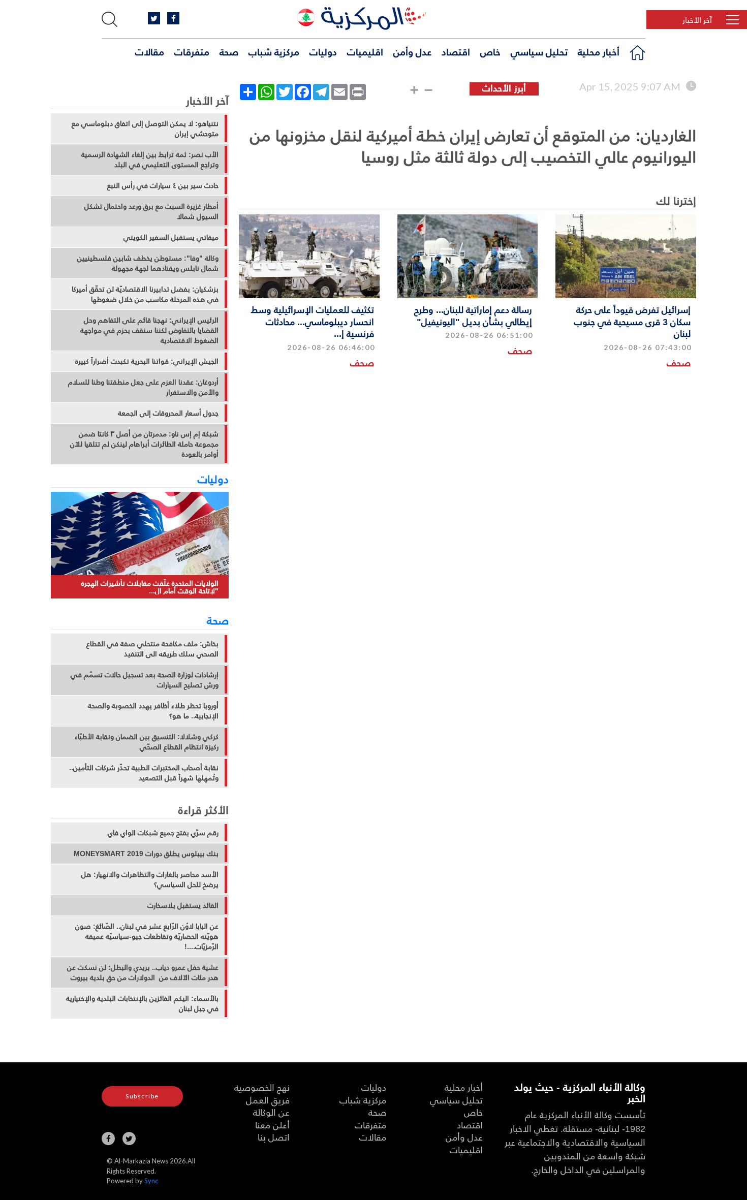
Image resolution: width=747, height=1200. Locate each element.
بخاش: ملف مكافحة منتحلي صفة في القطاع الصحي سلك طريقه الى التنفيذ (152, 649)
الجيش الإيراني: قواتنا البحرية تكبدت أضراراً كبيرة (147, 361)
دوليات (323, 51)
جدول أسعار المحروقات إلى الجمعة (168, 413)
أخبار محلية (598, 51)
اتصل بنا (274, 1137)
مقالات (149, 51)
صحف (679, 362)
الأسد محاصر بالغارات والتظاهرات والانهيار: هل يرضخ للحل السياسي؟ (150, 879)
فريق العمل (268, 1100)
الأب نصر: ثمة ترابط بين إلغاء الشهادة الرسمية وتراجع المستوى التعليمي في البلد (150, 159)
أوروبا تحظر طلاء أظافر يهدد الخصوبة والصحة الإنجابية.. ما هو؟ (153, 711)
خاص (490, 51)
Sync (151, 1181)
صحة (229, 51)
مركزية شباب (273, 51)
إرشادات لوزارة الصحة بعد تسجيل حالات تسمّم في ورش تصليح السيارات (145, 680)
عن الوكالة (271, 1112)
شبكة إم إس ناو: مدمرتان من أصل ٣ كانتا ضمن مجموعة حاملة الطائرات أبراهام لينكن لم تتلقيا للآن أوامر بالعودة (144, 444)
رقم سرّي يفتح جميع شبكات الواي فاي (163, 833)
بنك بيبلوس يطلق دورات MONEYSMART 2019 (146, 853)
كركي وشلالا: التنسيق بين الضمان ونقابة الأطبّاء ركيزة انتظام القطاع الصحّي (147, 742)
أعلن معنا (272, 1124)
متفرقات (191, 51)
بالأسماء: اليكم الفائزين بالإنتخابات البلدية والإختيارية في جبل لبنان (142, 1003)
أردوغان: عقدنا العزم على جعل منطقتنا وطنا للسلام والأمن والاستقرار (143, 387)
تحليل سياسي (539, 51)
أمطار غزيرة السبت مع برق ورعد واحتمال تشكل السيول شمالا (151, 211)
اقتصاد (456, 51)
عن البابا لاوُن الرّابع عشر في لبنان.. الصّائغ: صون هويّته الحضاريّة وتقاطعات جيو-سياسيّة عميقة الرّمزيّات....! (147, 936)
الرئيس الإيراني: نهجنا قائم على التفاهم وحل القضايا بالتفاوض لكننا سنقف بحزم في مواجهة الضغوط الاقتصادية (149, 330)
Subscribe (142, 1096)
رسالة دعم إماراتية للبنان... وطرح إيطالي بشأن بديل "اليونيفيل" (473, 315)
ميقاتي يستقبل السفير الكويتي (171, 237)
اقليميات (365, 51)
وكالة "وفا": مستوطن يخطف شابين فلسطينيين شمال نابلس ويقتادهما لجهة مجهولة (148, 263)
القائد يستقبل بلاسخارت (183, 905)
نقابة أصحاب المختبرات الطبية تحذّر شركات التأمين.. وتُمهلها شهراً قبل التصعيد (144, 773)
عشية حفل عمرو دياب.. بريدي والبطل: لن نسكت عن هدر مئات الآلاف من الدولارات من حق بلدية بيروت (143, 972)
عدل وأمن (412, 51)
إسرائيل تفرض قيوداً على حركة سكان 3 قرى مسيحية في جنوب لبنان (632, 321)
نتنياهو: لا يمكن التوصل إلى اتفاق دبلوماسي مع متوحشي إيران (145, 128)
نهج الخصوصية (262, 1087)
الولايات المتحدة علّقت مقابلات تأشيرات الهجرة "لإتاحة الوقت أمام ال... (150, 587)
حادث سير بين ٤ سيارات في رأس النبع (163, 185)
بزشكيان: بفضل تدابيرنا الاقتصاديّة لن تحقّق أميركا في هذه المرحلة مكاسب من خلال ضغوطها (145, 294)
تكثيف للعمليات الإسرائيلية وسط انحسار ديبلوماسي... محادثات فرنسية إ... (312, 321)
